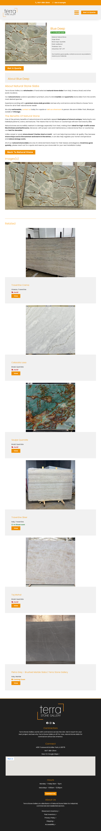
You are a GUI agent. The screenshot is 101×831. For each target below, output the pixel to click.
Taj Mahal (16, 594)
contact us (26, 109)
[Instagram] (50, 723)
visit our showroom (54, 109)
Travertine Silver (19, 517)
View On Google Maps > (50, 754)
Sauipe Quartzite (19, 439)
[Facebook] (47, 723)
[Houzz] (53, 723)
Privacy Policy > (51, 818)
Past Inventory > (50, 814)
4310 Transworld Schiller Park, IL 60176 (50, 747)
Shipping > (50, 821)
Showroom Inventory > (50, 811)
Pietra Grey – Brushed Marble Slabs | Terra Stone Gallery (39, 672)
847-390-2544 (50, 751)
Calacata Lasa (18, 362)
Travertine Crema (20, 285)
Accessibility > (50, 824)
